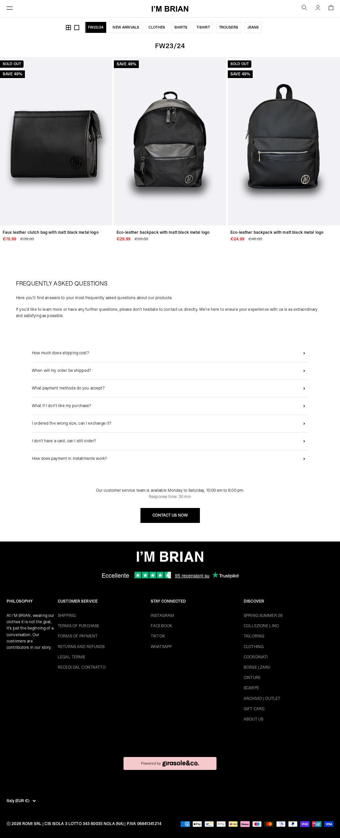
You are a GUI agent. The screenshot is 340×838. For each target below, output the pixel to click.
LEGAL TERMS (71, 657)
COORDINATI (256, 657)
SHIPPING (67, 615)
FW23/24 (96, 27)
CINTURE (252, 677)
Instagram (162, 615)
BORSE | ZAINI (257, 667)
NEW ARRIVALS (126, 27)
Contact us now (170, 515)
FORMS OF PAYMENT (78, 636)
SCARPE (251, 688)
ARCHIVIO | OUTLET (262, 698)
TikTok (158, 636)
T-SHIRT (203, 27)
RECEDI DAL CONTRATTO (82, 667)
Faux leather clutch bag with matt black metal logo (51, 232)
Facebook (161, 625)
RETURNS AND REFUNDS (81, 646)
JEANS (253, 27)
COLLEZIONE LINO (261, 625)
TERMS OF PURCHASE (78, 625)
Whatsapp (161, 646)
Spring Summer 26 (263, 615)
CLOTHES (156, 27)
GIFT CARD (254, 709)
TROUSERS (228, 27)
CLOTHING (254, 646)
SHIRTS (180, 27)
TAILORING (254, 636)
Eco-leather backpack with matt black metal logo (163, 232)
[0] (330, 8)
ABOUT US (253, 719)
